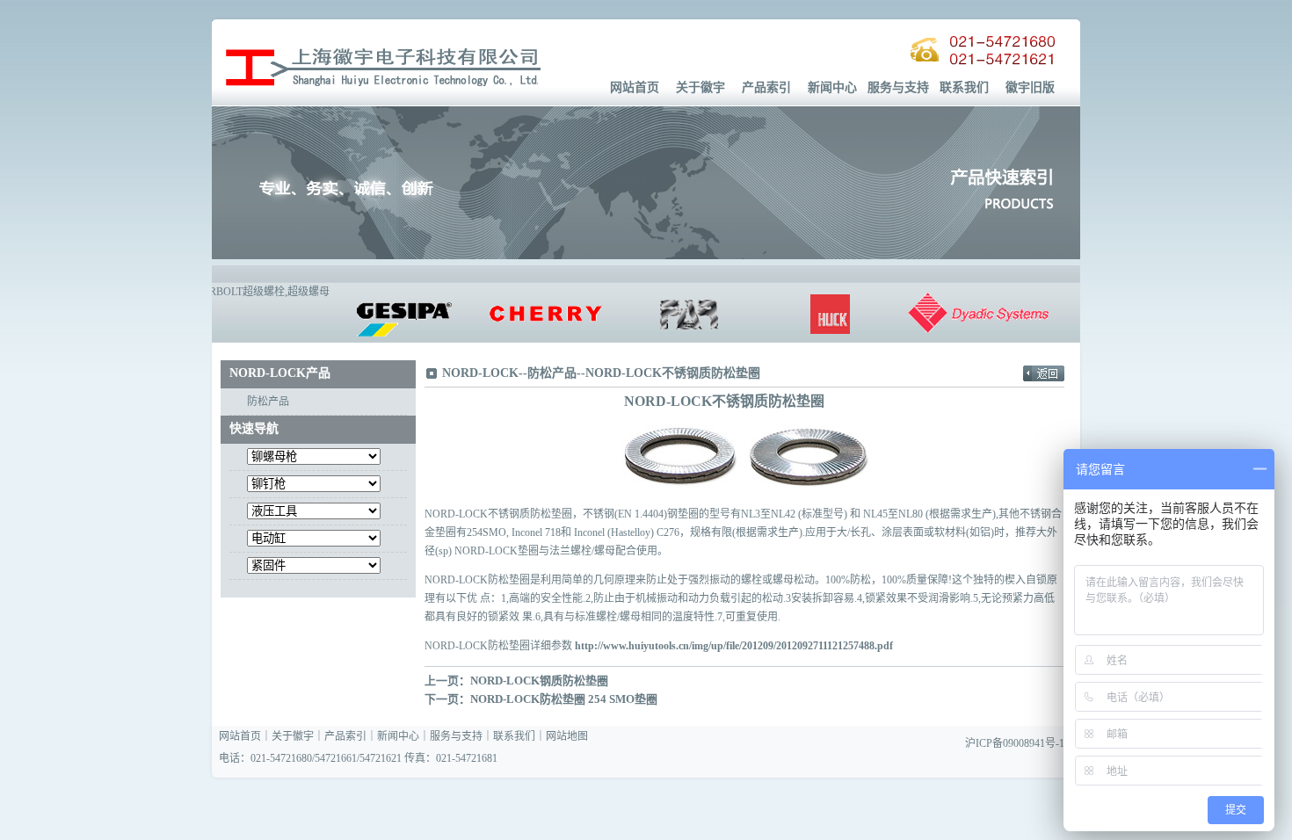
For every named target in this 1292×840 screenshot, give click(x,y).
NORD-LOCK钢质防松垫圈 (539, 680)
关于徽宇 (700, 87)
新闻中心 (832, 87)
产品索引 (766, 87)
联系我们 (964, 87)
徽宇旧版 (1030, 87)
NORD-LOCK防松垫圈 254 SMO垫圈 (563, 699)
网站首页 (634, 87)
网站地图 (567, 736)
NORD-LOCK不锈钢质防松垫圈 (672, 373)
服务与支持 (898, 87)
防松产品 (268, 401)
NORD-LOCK (480, 373)
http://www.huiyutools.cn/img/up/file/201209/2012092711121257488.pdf (734, 646)
